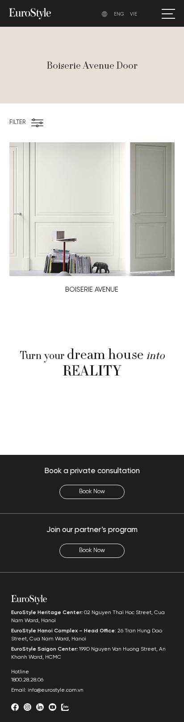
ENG (119, 14)
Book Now (92, 492)
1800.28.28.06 (27, 680)
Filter (17, 122)
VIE (133, 14)
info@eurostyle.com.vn (56, 690)
